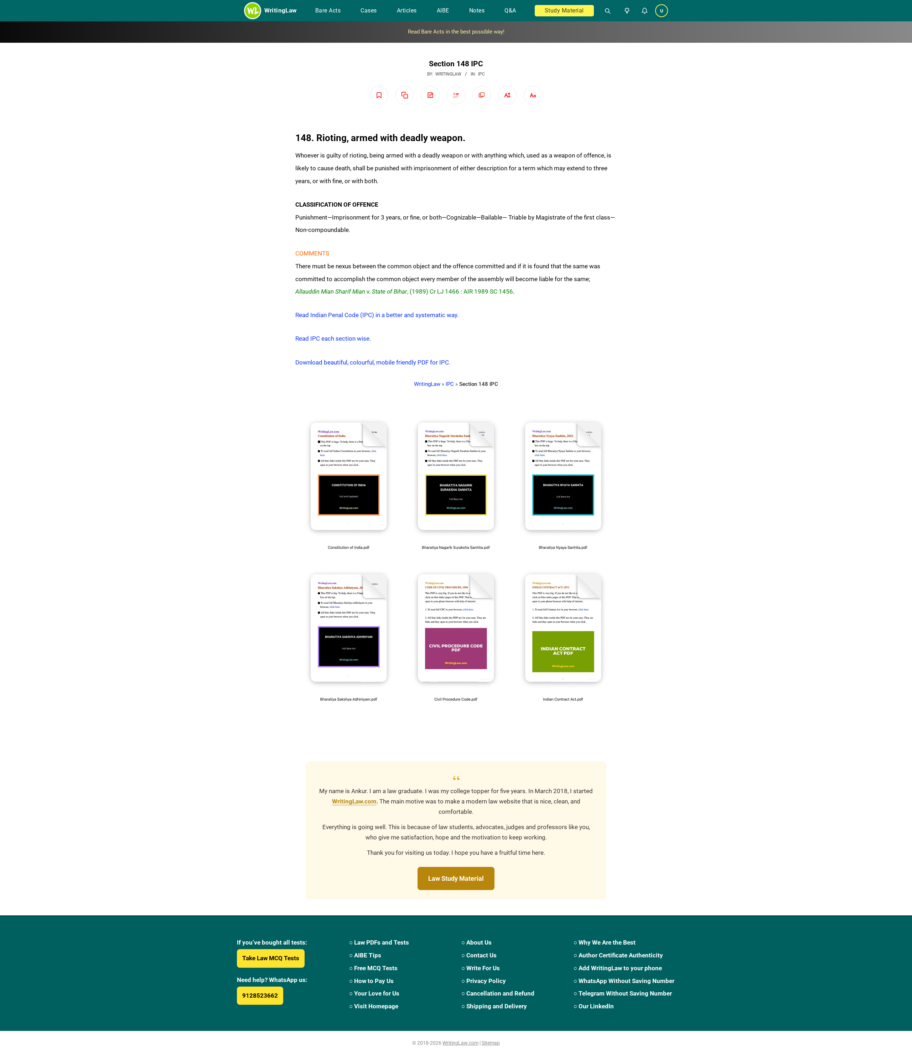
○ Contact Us (479, 955)
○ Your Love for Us (374, 993)
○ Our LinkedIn (594, 1006)
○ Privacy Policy (483, 980)
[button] (626, 10)
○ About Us (476, 942)
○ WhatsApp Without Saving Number (624, 980)
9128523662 (260, 995)
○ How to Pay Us (371, 980)
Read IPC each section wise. (333, 338)
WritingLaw (427, 384)
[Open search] (605, 10)
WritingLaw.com (354, 801)
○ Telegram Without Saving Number (623, 993)
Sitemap (491, 1043)
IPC (481, 74)
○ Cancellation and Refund (497, 993)
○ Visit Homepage (373, 1006)
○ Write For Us (480, 968)
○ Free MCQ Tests (373, 968)
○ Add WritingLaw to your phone (618, 968)
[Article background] (481, 95)
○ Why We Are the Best (605, 942)
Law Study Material (456, 878)
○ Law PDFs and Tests (379, 942)
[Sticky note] (430, 95)
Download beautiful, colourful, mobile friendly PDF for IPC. (372, 362)
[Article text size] (507, 95)
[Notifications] (644, 10)
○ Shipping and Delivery (494, 1006)
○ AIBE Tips (365, 955)
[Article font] (533, 95)
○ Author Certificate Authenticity (618, 955)
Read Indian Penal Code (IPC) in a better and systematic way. (376, 315)
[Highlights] (456, 95)
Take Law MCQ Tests (270, 958)
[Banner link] (456, 32)
